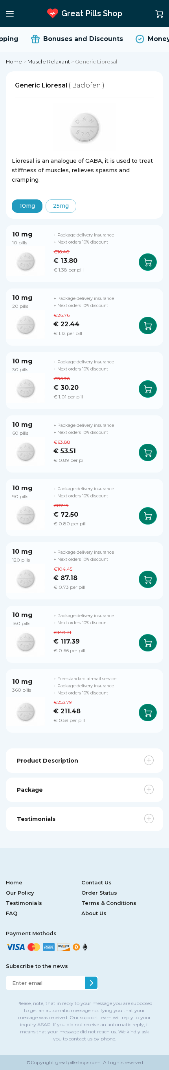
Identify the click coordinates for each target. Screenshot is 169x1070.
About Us (94, 913)
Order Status (99, 892)
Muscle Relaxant (49, 61)
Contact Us (96, 882)
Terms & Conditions (108, 903)
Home (14, 61)
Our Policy (20, 892)
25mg (61, 205)
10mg (27, 205)
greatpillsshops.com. (78, 1062)
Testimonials (24, 903)
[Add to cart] (148, 262)
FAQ (11, 913)
